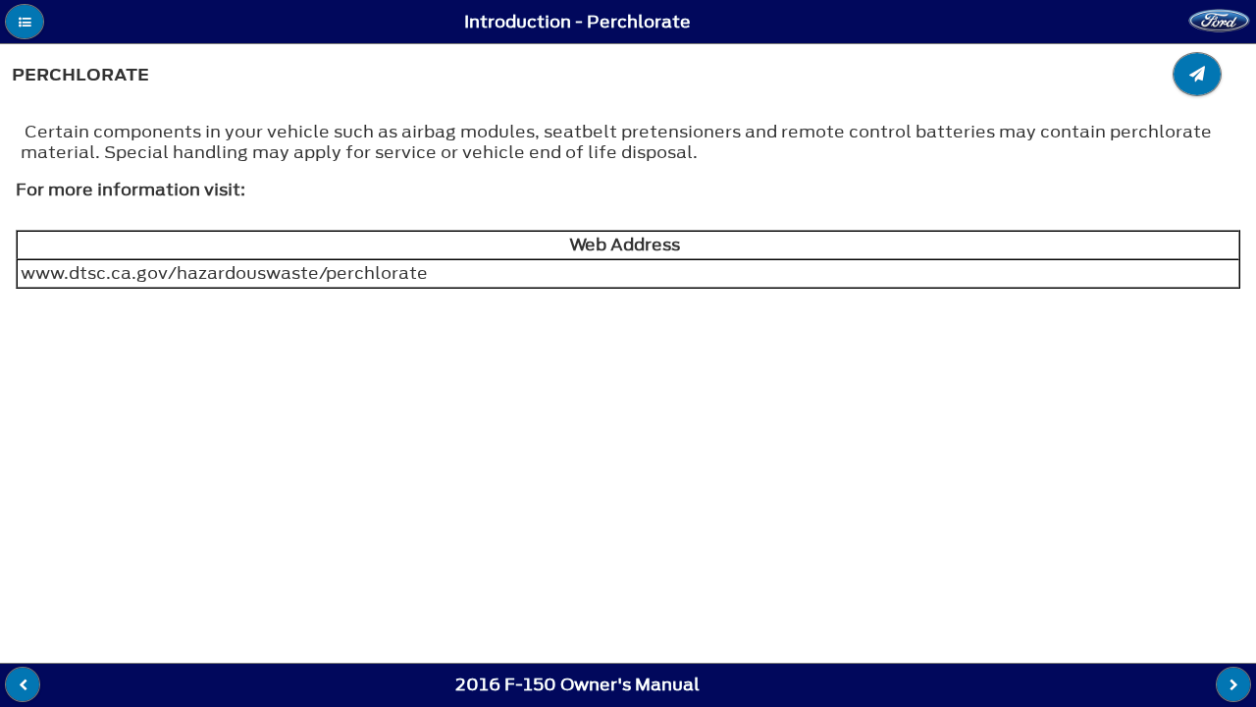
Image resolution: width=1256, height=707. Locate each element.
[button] (24, 21)
